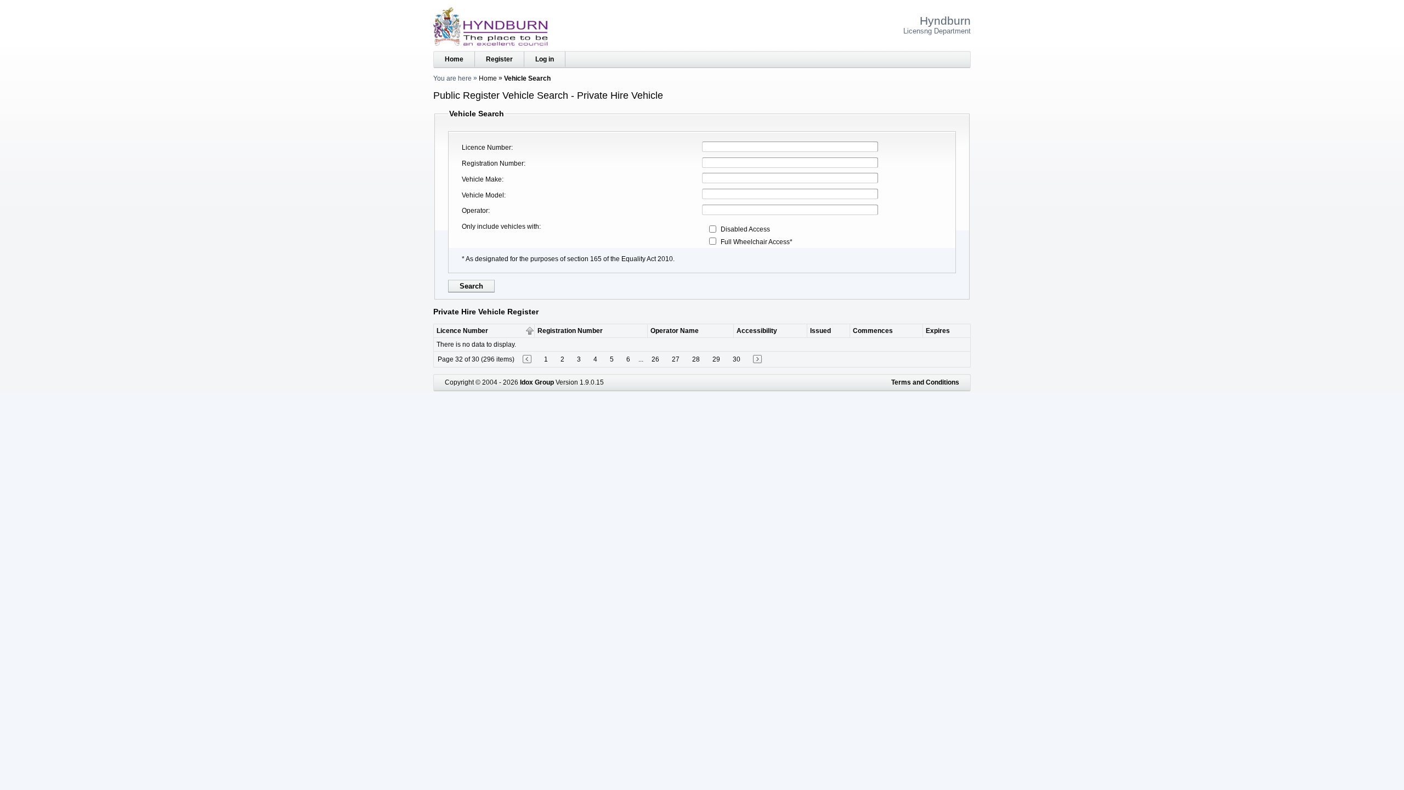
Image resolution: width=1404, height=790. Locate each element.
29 (716, 359)
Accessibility (757, 331)
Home (454, 59)
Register (499, 59)
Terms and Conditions (925, 382)
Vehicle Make (482, 179)
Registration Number (493, 163)
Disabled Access (745, 229)
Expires (938, 331)
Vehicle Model (483, 195)
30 (736, 359)
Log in (544, 59)
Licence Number (486, 147)
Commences (873, 331)
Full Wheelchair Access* (756, 242)
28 (696, 359)
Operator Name (674, 331)
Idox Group (537, 382)
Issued (820, 331)
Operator (475, 211)
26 (655, 359)
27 (676, 359)
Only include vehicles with (500, 226)
